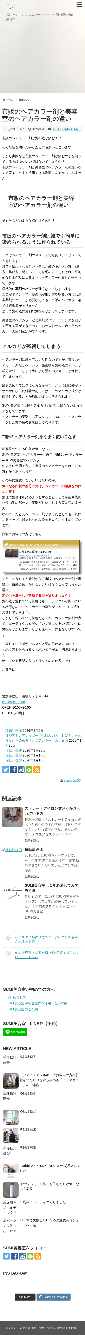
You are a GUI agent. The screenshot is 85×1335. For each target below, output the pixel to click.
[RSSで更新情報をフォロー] (36, 769)
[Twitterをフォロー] (5, 769)
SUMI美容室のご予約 (22, 1009)
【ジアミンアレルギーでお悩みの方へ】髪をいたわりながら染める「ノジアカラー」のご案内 (49, 1080)
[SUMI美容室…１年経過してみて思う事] (12, 894)
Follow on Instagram (56, 1296)
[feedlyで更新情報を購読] (29, 769)
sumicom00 (72, 780)
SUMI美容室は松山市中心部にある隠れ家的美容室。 (47, 1327)
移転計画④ (13, 750)
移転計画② (13, 760)
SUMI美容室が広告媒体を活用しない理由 (36, 1003)
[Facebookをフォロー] (13, 769)
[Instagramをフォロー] (21, 769)
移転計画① (34, 849)
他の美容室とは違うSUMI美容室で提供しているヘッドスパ (47, 955)
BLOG (56, 129)
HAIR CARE (71, 129)
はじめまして (16, 997)
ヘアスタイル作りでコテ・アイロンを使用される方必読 (46, 939)
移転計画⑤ (13, 730)
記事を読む (32, 840)
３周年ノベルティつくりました (43, 1202)
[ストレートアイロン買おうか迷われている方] (12, 817)
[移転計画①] (12, 858)
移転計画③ (13, 755)
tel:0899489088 (13, 702)
